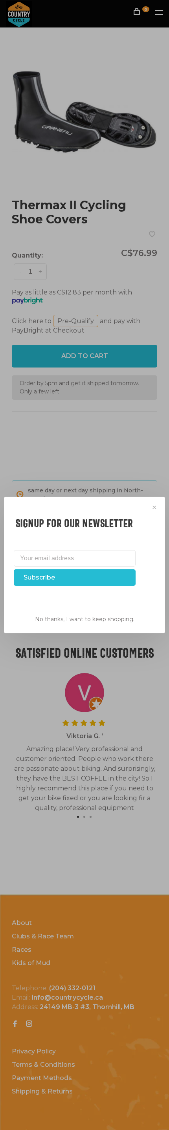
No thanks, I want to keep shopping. (84, 619)
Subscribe (39, 577)
